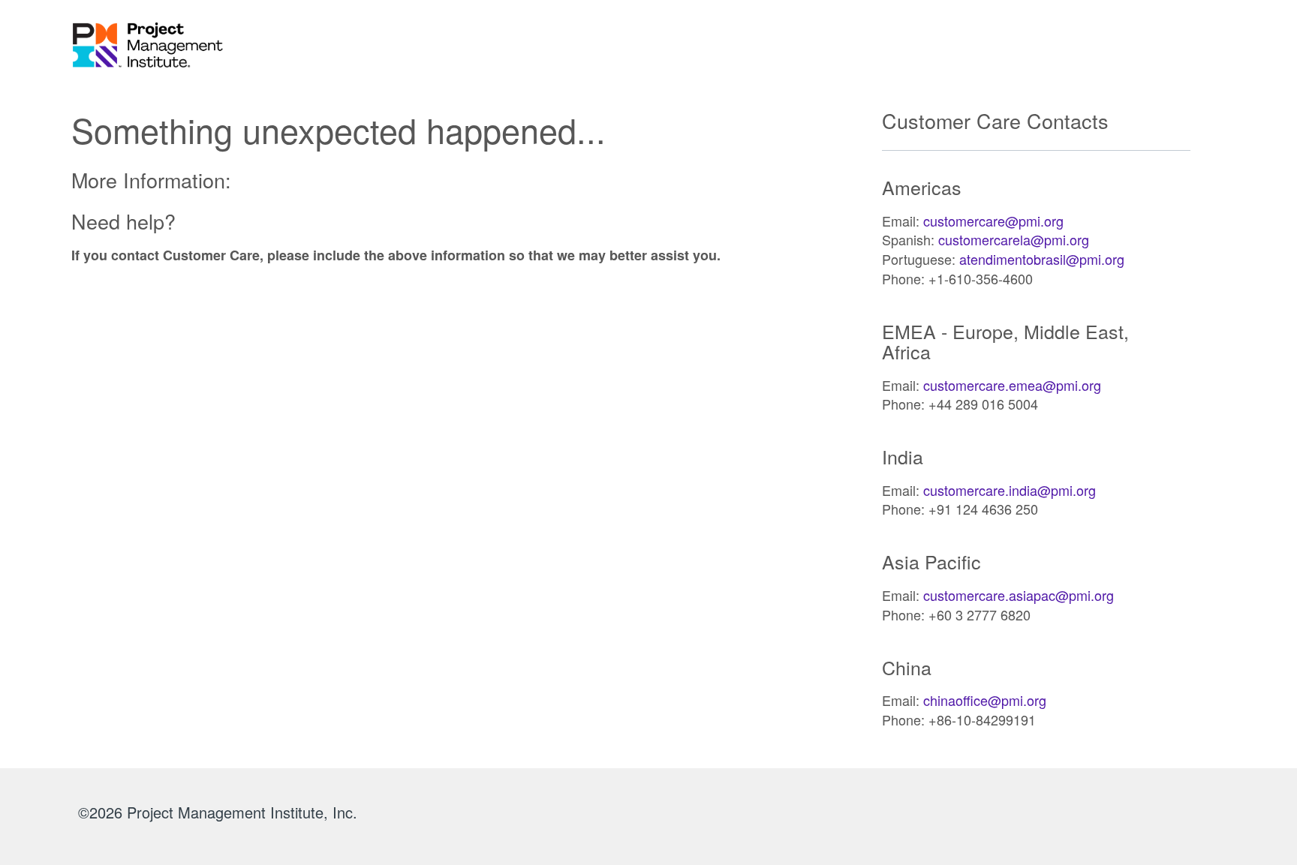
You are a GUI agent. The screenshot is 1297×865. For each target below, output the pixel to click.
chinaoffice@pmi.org (984, 700)
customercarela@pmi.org (1013, 239)
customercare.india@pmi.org (1009, 490)
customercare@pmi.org (993, 220)
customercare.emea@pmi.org (1012, 385)
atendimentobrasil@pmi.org (1041, 259)
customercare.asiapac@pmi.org (1018, 595)
